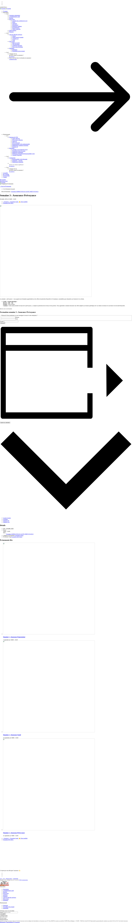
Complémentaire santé (14, 16)
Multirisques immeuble (17, 162)
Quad (13, 40)
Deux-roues (12, 41)
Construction (12, 157)
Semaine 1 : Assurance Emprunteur (14, 637)
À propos (5, 11)
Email (2, 912)
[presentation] (49, 634)
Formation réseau (19, 535)
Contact (5, 177)
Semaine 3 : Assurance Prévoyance (14, 833)
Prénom (17, 317)
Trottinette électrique (17, 45)
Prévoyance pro (16, 142)
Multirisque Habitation (17, 152)
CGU (4, 878)
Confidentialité (15, 878)
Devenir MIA (6, 175)
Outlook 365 (6, 520)
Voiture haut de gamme (17, 37)
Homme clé (15, 146)
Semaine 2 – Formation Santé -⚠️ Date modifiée (15, 201)
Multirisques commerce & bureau (20, 145)
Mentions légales (9, 878)
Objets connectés (16, 29)
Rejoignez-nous (4, 181)
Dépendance (15, 25)
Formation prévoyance (16, 536)
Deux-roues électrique (17, 47)
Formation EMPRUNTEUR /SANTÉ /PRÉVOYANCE (19, 534)
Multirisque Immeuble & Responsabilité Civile (23, 153)
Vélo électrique (16, 44)
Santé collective (16, 138)
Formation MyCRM (8, 203)
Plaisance (11, 31)
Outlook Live (6, 522)
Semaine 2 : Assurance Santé (12, 735)
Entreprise (5, 905)
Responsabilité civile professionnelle (21, 144)
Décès (13, 22)
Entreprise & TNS (13, 137)
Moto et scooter (16, 42)
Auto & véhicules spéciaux (15, 34)
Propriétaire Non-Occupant (18, 151)
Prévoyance (12, 19)
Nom (16, 319)
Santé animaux (12, 30)
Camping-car (15, 38)
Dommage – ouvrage (17, 160)
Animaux (5, 894)
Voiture (14, 36)
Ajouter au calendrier (5, 422)
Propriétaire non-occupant (18, 51)
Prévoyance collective (17, 140)
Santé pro (14, 141)
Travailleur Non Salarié (8, 906)
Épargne (11, 18)
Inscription (3, 914)
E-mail (2, 321)
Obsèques (14, 23)
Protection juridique (17, 26)
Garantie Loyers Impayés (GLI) (20, 149)
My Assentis (6, 174)
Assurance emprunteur (14, 15)
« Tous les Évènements (5, 186)
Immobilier (11, 148)
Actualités (5, 173)
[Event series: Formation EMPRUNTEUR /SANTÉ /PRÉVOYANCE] (18, 639)
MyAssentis (3, 179)
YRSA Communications (23, 880)
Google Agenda (7, 518)
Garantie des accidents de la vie (19, 20)
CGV (1, 878)
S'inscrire (3, 323)
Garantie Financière (17, 155)
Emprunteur (6, 889)
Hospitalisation (15, 27)
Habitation (11, 48)
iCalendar (5, 519)
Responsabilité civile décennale (19, 159)
